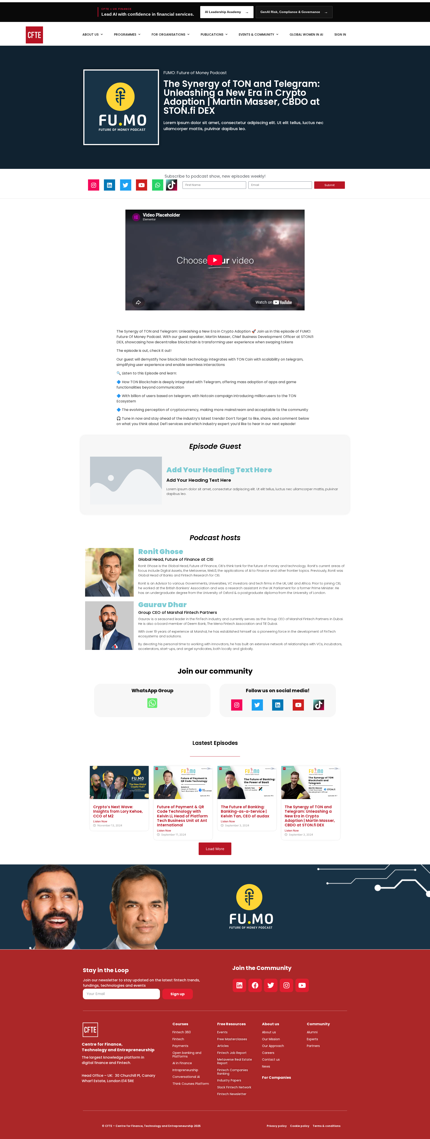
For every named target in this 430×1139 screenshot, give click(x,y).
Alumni (312, 1032)
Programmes (125, 34)
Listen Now (100, 821)
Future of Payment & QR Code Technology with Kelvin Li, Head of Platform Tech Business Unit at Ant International (182, 816)
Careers (268, 1053)
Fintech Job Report (232, 1053)
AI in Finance (182, 1063)
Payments (180, 1046)
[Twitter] (125, 185)
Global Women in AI (306, 34)
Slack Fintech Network (234, 1087)
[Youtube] (141, 185)
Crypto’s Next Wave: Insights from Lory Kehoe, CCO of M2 (118, 811)
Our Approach (273, 1046)
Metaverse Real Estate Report (234, 1061)
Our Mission (271, 1039)
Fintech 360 (181, 1032)
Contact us (271, 1059)
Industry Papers (229, 1080)
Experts (312, 1039)
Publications (212, 34)
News (266, 1066)
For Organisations (168, 34)
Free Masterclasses (232, 1039)
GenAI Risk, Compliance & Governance (294, 12)
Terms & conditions (326, 1126)
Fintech (178, 1039)
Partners (313, 1046)
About (266, 1032)
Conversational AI (186, 1077)
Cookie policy (299, 1126)
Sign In (340, 34)
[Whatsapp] (157, 185)
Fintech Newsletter (231, 1094)
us (273, 1032)
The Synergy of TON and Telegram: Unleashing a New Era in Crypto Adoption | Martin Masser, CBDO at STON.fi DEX (310, 816)
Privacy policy (277, 1126)
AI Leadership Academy (227, 12)
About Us (90, 34)
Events (222, 1032)
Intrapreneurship (185, 1070)
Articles (223, 1046)
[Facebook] (255, 985)
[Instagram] (93, 185)
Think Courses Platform (190, 1083)
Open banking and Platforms (186, 1055)
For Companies (276, 1077)
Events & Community (256, 34)
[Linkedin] (109, 185)
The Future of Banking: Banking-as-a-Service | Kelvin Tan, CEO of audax (245, 811)
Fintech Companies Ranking (232, 1072)
